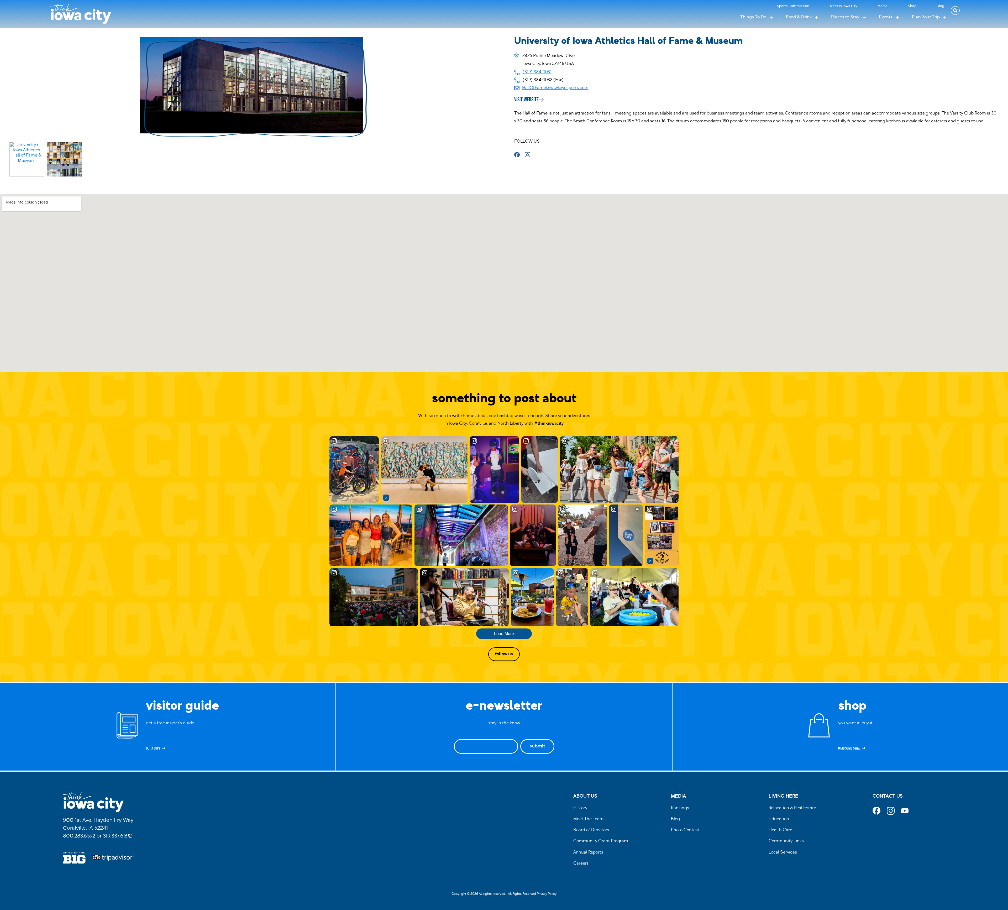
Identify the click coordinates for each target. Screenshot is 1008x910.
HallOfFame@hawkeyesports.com (555, 88)
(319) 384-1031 (537, 72)
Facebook (518, 155)
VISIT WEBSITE (526, 99)
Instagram (529, 155)
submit (537, 746)
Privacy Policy (546, 894)
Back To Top (1001, 327)
